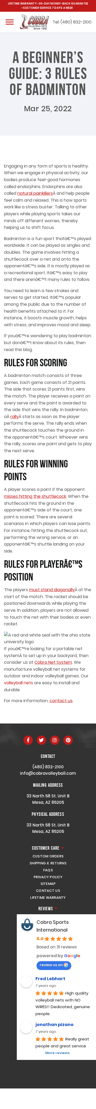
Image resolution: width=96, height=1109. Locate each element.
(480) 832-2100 (48, 767)
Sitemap (48, 883)
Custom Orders (48, 856)
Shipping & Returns (48, 863)
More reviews (57, 1052)
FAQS (48, 870)
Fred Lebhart (50, 979)
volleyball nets (18, 683)
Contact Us (48, 890)
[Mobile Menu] (9, 22)
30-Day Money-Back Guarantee (63, 4)
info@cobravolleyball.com (48, 773)
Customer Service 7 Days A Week (48, 8)
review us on (51, 964)
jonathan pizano (54, 1024)
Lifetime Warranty (22, 4)
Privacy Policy (48, 877)
